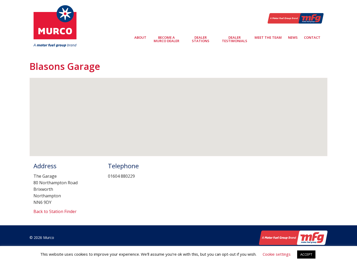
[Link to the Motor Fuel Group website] (296, 18)
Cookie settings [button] (277, 254)
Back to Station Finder (55, 211)
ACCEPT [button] (306, 254)
